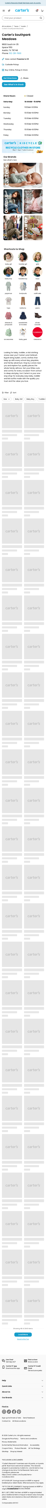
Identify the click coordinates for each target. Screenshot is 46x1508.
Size (5, 399)
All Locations (6, 26)
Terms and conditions (28, 1439)
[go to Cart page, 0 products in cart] (42, 10)
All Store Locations (19, 1421)
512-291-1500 (15, 53)
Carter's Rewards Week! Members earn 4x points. (23, 3)
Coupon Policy (7, 1448)
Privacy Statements (9, 1442)
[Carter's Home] (23, 10)
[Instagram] (4, 1412)
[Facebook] (14, 1412)
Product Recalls (20, 1448)
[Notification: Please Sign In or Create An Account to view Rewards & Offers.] (37, 10)
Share (25, 78)
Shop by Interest (16, 1451)
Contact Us (6, 1421)
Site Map (5, 1451)
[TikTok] (9, 1412)
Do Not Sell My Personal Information (15, 1445)
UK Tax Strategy (34, 1448)
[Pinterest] (19, 1412)
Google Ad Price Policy (10, 1439)
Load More (23, 1334)
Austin (23, 26)
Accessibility (34, 1445)
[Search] (41, 18)
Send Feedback (29, 1418)
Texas (16, 26)
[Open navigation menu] (3, 10)
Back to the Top (23, 1339)
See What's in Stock (14, 84)
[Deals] (9, 10)
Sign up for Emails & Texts (11, 1418)
